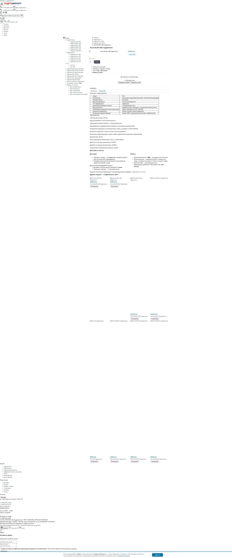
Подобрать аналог (124, 82)
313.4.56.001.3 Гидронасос (118, 459)
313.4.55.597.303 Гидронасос (98, 184)
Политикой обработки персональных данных (62, 548)
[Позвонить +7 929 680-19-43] (1, 19)
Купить (97, 62)
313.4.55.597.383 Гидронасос (119, 184)
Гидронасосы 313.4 (99, 43)
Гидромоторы (71, 40)
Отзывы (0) (102, 91)
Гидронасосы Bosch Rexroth (75, 72)
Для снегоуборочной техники (78, 94)
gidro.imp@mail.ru (20, 7)
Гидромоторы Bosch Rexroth (75, 70)
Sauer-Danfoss (8, 477)
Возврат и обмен (9, 486)
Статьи (6, 491)
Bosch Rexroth (8, 475)
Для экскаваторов (75, 87)
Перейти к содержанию (7, 1)
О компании (7, 488)
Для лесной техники (76, 92)
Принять (157, 555)
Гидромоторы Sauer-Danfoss (75, 69)
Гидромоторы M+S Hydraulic (75, 76)
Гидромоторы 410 (75, 47)
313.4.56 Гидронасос (96, 459)
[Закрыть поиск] (22, 15)
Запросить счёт (135, 82)
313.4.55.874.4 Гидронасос (158, 316)
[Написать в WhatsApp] (4, 19)
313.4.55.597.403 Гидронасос (139, 316)
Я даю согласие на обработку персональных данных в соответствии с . (39, 548)
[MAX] (6, 13)
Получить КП (14, 22)
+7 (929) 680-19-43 (5, 502)
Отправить (4, 551)
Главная (6, 24)
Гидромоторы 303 (75, 41)
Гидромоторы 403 (75, 45)
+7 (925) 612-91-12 (5, 504)
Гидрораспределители (73, 79)
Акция (5, 35)
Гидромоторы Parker (73, 74)
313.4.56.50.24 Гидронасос (158, 459)
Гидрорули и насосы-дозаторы (13, 472)
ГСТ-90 (72, 65)
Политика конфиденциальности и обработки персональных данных (20, 525)
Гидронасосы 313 (99, 41)
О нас (5, 33)
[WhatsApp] (1, 13)
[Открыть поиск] (2, 21)
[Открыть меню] (2, 4)
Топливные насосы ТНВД (74, 83)
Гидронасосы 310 (75, 56)
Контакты (6, 26)
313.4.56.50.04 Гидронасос (138, 459)
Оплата (6, 29)
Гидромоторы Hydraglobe (74, 78)
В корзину (94, 186)
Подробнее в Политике (123, 556)
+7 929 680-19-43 (7, 7)
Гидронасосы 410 (75, 58)
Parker (5, 473)
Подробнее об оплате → (139, 172)
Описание (94, 91)
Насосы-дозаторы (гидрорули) (76, 81)
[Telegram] (4, 13)
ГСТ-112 (72, 67)
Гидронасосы (97, 39)
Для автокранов (75, 88)
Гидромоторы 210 (75, 49)
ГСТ (68, 63)
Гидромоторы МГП (75, 50)
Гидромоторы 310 (75, 43)
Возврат (6, 31)
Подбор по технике (72, 85)
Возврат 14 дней (97, 72)
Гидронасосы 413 (75, 60)
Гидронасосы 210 (75, 61)
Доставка (6, 27)
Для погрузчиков (75, 90)
